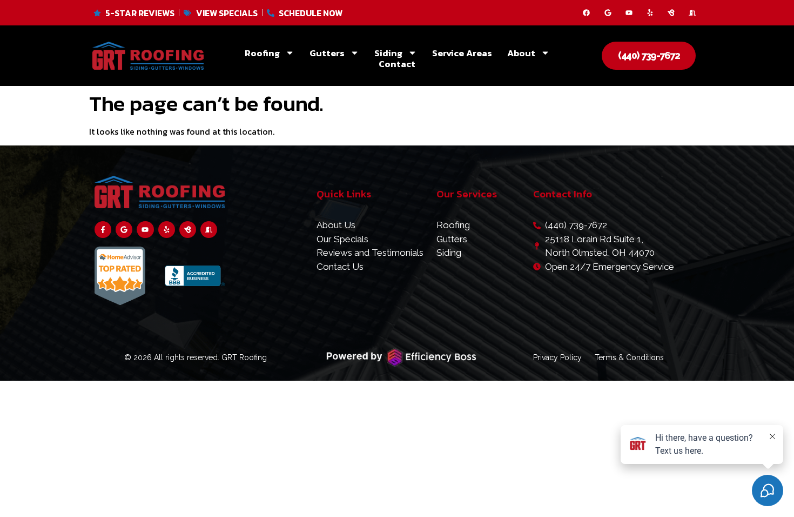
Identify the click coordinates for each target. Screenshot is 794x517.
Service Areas (462, 53)
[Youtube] (629, 12)
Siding (388, 53)
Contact (397, 63)
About (521, 53)
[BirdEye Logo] (671, 12)
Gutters (327, 53)
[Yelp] (650, 12)
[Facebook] (586, 12)
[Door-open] (692, 12)
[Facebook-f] (103, 229)
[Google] (608, 12)
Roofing (262, 53)
